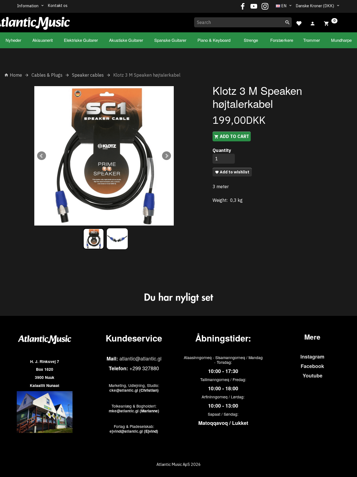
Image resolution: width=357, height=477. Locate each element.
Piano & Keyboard (213, 40)
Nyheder (13, 40)
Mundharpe (341, 40)
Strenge (251, 40)
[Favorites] (299, 22)
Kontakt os (57, 5)
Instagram (312, 356)
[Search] (287, 22)
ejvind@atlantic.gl (126, 431)
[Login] (313, 22)
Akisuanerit (42, 40)
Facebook (312, 366)
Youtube (312, 375)
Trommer (311, 40)
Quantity (222, 150)
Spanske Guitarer (170, 40)
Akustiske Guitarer (126, 40)
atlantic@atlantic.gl (140, 358)
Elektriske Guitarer (81, 40)
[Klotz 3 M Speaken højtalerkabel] (104, 156)
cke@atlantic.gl (123, 390)
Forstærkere (281, 40)
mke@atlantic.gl (124, 410)
